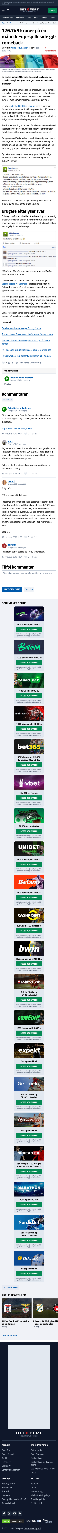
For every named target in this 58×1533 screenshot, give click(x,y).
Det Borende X (24, 362)
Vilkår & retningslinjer (41, 1495)
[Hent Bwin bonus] (29, 948)
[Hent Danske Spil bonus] (29, 1258)
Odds (36, 18)
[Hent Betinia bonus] (29, 647)
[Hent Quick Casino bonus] (29, 613)
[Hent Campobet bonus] (29, 680)
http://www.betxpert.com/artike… (17, 428)
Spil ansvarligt (9, 2)
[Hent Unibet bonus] (29, 848)
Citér (35, 433)
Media (53, 18)
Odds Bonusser (37, 1454)
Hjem (4, 23)
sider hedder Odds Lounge (22, 106)
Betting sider (37, 1450)
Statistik (5, 1491)
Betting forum (8, 1483)
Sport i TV (6, 1465)
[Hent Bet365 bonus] (29, 746)
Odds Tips (6, 1450)
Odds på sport (8, 1454)
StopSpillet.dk (5, 4)
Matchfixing (36, 362)
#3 (3, 537)
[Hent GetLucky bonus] (29, 1084)
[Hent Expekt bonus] (29, 1050)
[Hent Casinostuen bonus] (29, 981)
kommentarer (50, 49)
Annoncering (36, 1491)
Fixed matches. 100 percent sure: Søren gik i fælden (26, 356)
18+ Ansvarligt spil (32, 1528)
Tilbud (33, 1472)
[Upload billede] (31, 589)
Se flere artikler (10, 1335)
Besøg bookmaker (29, 629)
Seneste (9, 399)
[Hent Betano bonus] (29, 882)
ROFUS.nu (27, 2)
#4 (3, 557)
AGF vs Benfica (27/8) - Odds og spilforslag (15, 1322)
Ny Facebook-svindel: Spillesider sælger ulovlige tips (26, 350)
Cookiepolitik (36, 1503)
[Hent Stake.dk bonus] (29, 815)
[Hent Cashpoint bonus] (29, 915)
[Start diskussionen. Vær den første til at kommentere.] (29, 577)
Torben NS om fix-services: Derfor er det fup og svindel (27, 334)
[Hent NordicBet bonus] (29, 1222)
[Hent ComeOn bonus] (29, 1017)
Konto (52, 10)
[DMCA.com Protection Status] (13, 1521)
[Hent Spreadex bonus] (29, 1153)
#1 (3, 433)
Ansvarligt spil (8, 1503)
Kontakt (34, 1483)
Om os (33, 1487)
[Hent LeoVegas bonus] (29, 1120)
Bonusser (20, 18)
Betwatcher (7, 1487)
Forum (44, 18)
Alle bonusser (10, 1287)
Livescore (6, 1495)
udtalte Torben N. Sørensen (14, 284)
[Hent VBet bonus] (29, 782)
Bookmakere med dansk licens (42, 1463)
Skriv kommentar (12, 589)
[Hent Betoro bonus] (29, 713)
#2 (3, 473)
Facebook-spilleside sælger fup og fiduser (21, 328)
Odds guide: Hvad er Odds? (14, 1499)
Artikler (11, 23)
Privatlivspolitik (38, 1499)
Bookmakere (8, 18)
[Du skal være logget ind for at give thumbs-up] (3, 362)
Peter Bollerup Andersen (20, 48)
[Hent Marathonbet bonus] (29, 1189)
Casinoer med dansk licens (43, 1468)
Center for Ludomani (11, 1469)
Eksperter (6, 1462)
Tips (29, 18)
